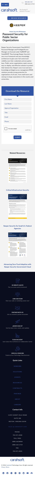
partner (17, 393)
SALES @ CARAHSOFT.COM (17, 426)
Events (17, 377)
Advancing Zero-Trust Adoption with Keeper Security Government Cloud (17, 265)
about (17, 399)
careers (17, 404)
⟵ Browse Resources (17, 18)
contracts (17, 388)
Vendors (17, 366)
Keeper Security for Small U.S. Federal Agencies (17, 227)
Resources (17, 383)
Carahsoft (9, 465)
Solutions (17, 372)
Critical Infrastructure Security (17, 190)
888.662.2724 (30, 4)
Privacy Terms (5, 467)
